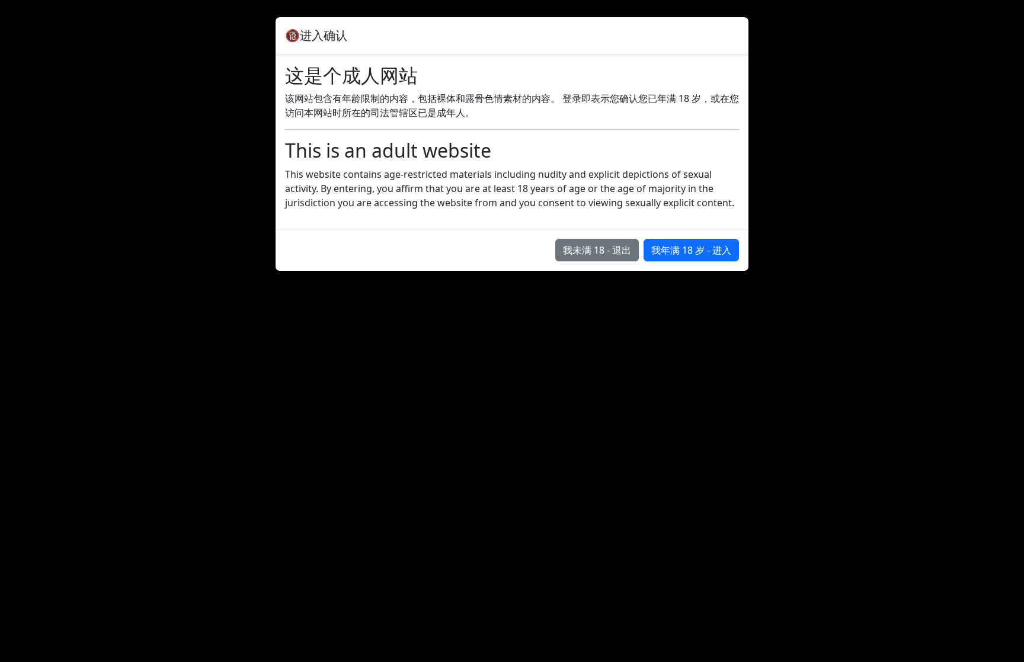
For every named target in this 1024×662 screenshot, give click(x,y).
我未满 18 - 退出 (597, 250)
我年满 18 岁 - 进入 (691, 250)
